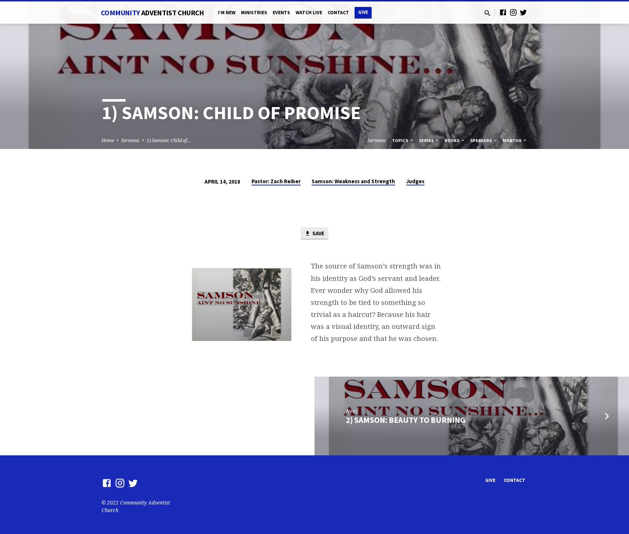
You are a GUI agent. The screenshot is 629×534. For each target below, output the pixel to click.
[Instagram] (513, 12)
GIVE (363, 12)
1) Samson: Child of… (169, 140)
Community (152, 12)
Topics (400, 140)
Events (281, 12)
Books (452, 140)
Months (512, 140)
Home (108, 140)
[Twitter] (523, 12)
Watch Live (309, 12)
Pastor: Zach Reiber (276, 181)
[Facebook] (503, 12)
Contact (338, 12)
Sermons (130, 140)
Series (427, 140)
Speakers (481, 140)
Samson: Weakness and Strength (353, 181)
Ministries (254, 12)
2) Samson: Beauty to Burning (406, 420)
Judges (415, 181)
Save (317, 233)
